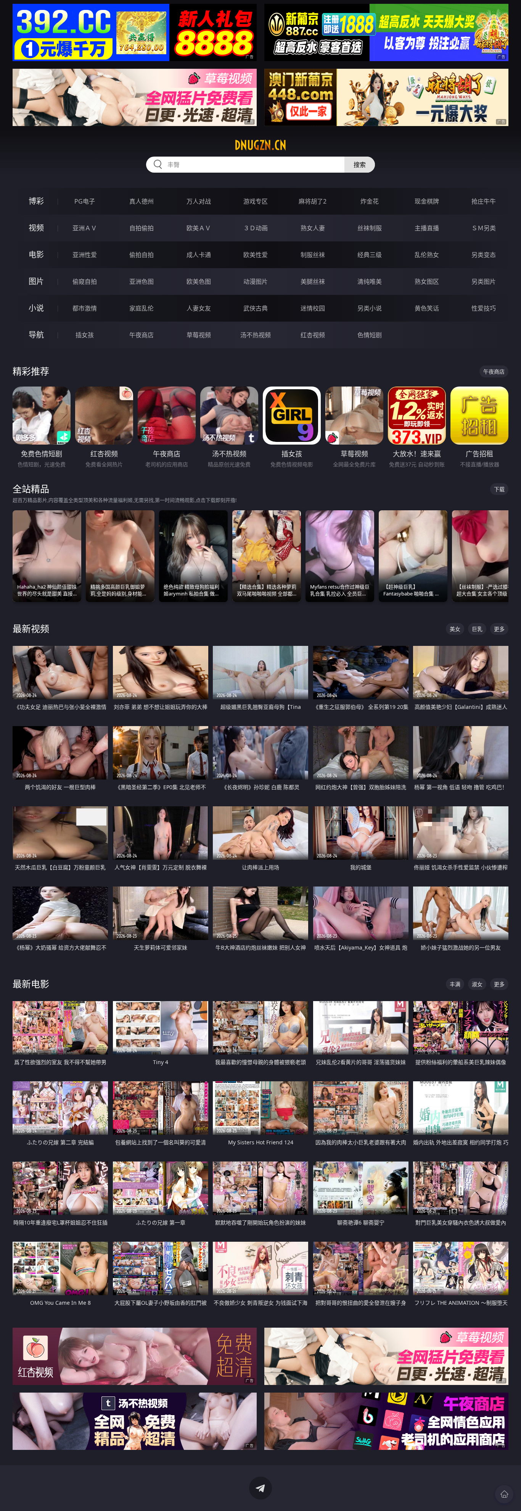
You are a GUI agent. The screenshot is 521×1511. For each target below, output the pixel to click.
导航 (36, 335)
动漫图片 (255, 281)
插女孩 (85, 335)
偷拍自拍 (141, 255)
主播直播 (427, 228)
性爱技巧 (483, 308)
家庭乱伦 (141, 308)
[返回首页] (504, 1494)
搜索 (360, 164)
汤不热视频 (255, 335)
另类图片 (483, 281)
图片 (36, 281)
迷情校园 (313, 308)
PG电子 (84, 201)
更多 (499, 629)
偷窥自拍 (84, 281)
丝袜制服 (369, 228)
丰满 (455, 984)
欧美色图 (199, 281)
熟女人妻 (313, 228)
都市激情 (84, 308)
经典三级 (369, 255)
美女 (455, 629)
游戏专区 (255, 201)
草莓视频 (199, 335)
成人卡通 (199, 255)
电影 (36, 254)
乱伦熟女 (427, 255)
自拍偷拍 (141, 228)
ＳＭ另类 (483, 228)
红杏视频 (313, 335)
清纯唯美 (369, 281)
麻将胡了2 (312, 201)
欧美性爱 (255, 255)
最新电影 (31, 983)
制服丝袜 (313, 255)
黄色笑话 (427, 308)
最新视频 (31, 628)
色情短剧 (369, 335)
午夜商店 (141, 335)
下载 (499, 489)
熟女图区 (427, 281)
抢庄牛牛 (483, 201)
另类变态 (483, 255)
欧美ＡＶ (199, 228)
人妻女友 (199, 308)
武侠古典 (255, 308)
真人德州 (141, 201)
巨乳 (477, 629)
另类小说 (369, 308)
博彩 (36, 201)
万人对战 (199, 201)
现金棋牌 (427, 201)
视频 (36, 228)
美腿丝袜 (313, 281)
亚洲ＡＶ (84, 228)
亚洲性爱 (84, 255)
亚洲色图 (141, 281)
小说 (36, 308)
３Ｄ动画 (255, 228)
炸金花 (369, 201)
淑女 (477, 984)
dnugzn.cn (260, 145)
